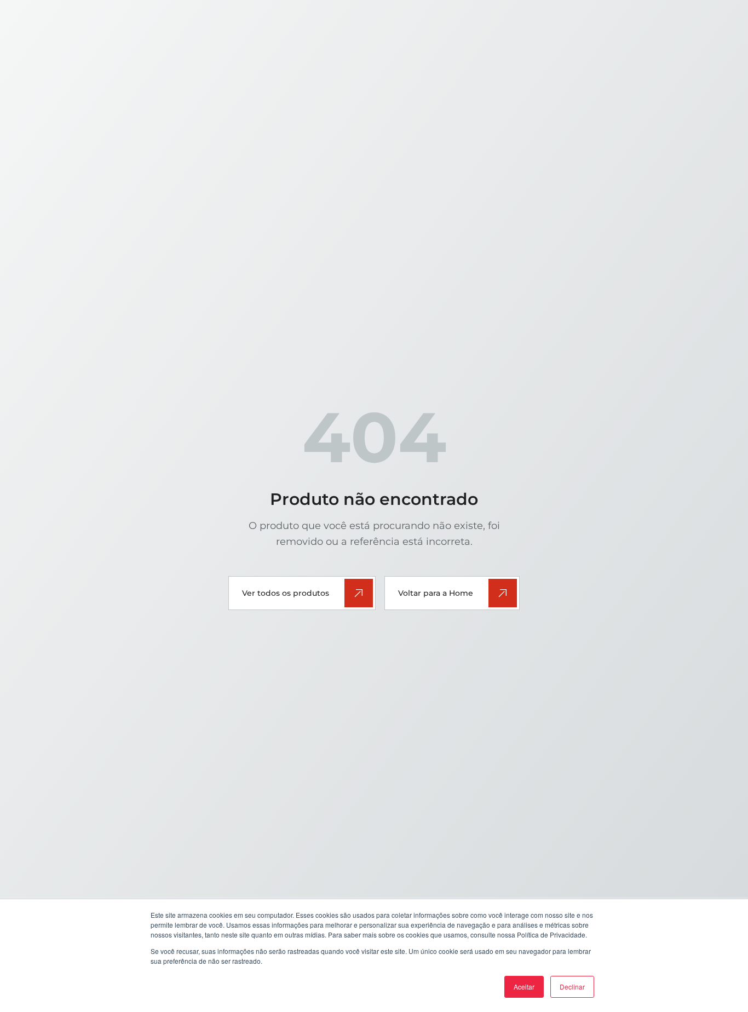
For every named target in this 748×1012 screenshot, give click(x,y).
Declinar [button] (572, 986)
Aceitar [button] (524, 986)
